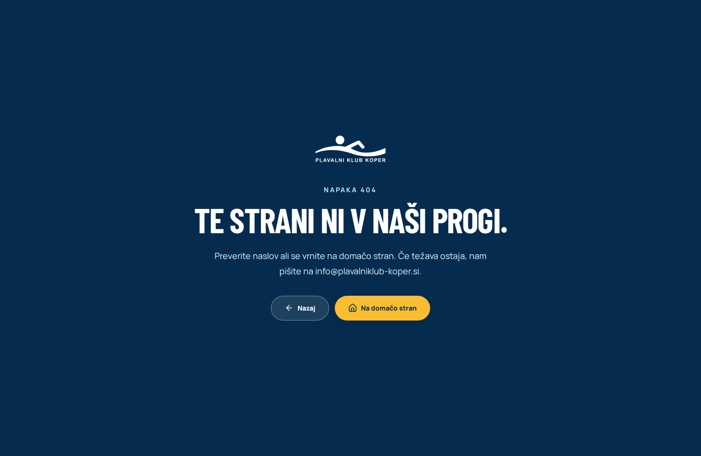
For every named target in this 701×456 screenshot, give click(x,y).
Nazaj (306, 307)
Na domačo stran (389, 307)
